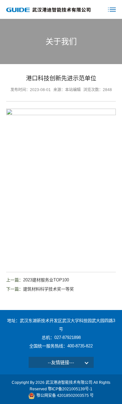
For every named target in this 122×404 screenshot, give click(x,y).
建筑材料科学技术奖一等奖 (48, 289)
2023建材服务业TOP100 (46, 279)
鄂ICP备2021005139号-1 (70, 389)
